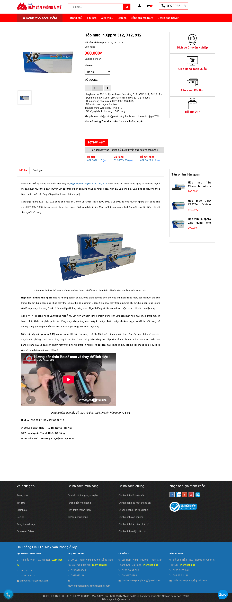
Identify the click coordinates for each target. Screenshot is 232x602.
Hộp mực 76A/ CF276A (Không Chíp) (199, 204)
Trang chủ (75, 18)
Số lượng (91, 79)
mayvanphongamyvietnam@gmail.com (89, 585)
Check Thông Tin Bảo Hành (133, 510)
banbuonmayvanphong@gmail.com (141, 580)
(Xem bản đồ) (99, 565)
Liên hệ (122, 18)
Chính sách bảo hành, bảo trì (134, 524)
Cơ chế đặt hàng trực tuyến (83, 495)
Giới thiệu (107, 18)
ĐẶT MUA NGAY (96, 142)
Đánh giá (37, 170)
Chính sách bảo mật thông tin (135, 502)
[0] (148, 6)
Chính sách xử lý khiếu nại (132, 531)
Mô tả (23, 170)
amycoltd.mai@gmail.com (34, 580)
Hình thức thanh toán (79, 510)
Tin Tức (91, 18)
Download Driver (168, 18)
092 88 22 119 (148, 160)
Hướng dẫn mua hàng (79, 502)
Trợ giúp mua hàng (78, 517)
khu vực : (89, 65)
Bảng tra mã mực (142, 18)
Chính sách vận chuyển (131, 517)
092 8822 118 (94, 160)
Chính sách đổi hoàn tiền (132, 495)
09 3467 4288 (121, 160)
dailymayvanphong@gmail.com (190, 580)
